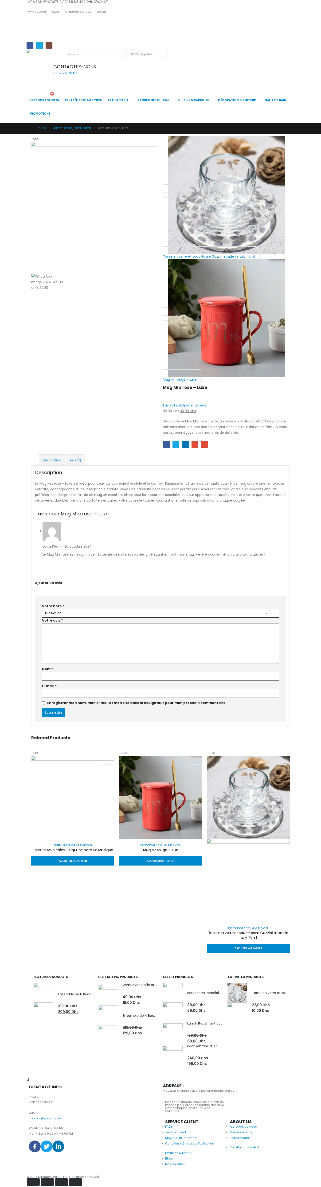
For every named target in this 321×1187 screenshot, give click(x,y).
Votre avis (52, 620)
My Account (37, 12)
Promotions (40, 114)
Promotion (85, 845)
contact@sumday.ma (45, 1118)
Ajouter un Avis (194, 405)
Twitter (175, 444)
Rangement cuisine (153, 100)
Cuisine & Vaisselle (193, 100)
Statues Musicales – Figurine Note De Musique (72, 849)
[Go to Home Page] (30, 128)
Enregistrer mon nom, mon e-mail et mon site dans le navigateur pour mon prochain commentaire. (137, 702)
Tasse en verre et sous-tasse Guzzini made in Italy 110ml (248, 935)
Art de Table (118, 100)
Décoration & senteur (237, 100)
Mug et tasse (172, 845)
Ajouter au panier (73, 860)
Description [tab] (52, 460)
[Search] (162, 54)
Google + (195, 444)
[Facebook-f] (35, 1146)
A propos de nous (78, 12)
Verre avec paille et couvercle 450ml (153, 984)
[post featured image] (72, 797)
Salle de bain (275, 100)
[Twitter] (39, 45)
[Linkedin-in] (58, 1146)
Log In (101, 12)
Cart (55, 12)
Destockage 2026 (44, 100)
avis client (172, 405)
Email (204, 444)
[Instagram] (49, 45)
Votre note (53, 606)
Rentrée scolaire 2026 (83, 100)
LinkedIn (185, 444)
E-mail (49, 686)
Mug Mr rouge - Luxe (160, 849)
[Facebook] (30, 45)
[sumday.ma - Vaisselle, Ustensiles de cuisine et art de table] (40, 55)
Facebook (166, 444)
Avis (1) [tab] (75, 460)
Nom (47, 669)
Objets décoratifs (65, 845)
